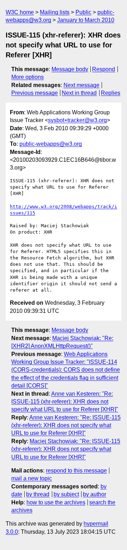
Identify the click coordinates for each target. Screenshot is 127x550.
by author (94, 494)
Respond (103, 69)
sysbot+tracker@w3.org (77, 120)
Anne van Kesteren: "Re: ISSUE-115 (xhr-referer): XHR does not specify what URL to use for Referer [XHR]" (64, 402)
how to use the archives (55, 502)
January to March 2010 (85, 20)
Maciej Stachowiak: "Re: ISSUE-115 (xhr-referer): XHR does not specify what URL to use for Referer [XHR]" (65, 449)
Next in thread (79, 93)
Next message (81, 85)
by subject (66, 494)
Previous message (34, 93)
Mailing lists (54, 12)
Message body (70, 69)
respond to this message (76, 471)
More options (27, 77)
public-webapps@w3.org (50, 144)
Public (83, 12)
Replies (110, 93)
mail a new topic (31, 478)
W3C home (20, 12)
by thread (37, 494)
